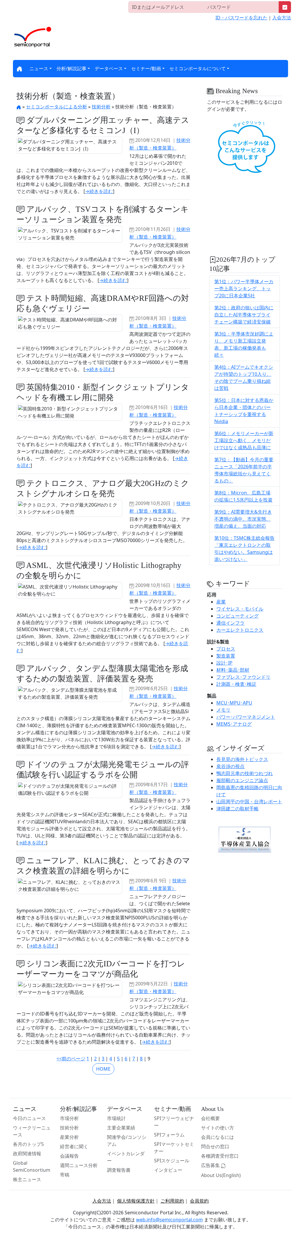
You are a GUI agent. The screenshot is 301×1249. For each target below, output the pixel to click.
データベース (109, 68)
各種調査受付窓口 (220, 1156)
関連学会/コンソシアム (126, 1140)
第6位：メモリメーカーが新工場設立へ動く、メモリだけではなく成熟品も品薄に (243, 440)
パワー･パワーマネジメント (245, 717)
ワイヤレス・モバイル (239, 609)
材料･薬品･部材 (232, 670)
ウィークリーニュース (32, 1131)
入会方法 (281, 17)
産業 (221, 601)
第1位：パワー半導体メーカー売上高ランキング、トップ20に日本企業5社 (243, 288)
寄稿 (64, 1174)
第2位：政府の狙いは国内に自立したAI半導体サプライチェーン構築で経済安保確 (243, 314)
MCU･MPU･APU (234, 703)
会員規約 (199, 1201)
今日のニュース (29, 1118)
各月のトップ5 (28, 1144)
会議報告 (69, 1156)
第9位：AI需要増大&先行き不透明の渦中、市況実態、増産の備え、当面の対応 (243, 519)
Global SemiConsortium (31, 1166)
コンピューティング (237, 616)
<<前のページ (70, 1058)
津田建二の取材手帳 (237, 808)
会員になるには (217, 1137)
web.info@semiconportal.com (169, 1219)
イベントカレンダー (126, 1157)
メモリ (223, 710)
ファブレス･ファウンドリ (243, 677)
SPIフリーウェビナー (174, 1122)
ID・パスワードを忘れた (241, 17)
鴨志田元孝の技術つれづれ (244, 773)
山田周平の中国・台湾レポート (249, 801)
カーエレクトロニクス (239, 630)
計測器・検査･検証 (236, 684)
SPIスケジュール (171, 1160)
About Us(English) (221, 1175)
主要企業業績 (121, 1127)
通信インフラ (230, 623)
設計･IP (224, 663)
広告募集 (211, 1165)
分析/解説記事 (71, 68)
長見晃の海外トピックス (242, 759)
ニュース (38, 68)
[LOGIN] (285, 7)
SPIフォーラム (169, 1134)
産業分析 (69, 1137)
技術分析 (101, 106)
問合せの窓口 (215, 1146)
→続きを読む (99, 191)
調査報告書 (119, 1170)
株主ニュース (27, 1179)
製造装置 (225, 656)
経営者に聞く (74, 1146)
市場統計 (116, 1118)
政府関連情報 (27, 1153)
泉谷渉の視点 (230, 766)
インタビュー (168, 1170)
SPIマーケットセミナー (174, 1147)
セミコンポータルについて (197, 68)
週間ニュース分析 (79, 1165)
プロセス (225, 649)
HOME (103, 1069)
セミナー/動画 (146, 68)
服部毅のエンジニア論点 (242, 780)
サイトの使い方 (217, 1127)
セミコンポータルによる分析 (56, 106)
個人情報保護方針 (136, 1201)
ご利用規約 (172, 1201)
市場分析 (69, 1118)
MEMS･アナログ (234, 724)
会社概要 (210, 1118)
